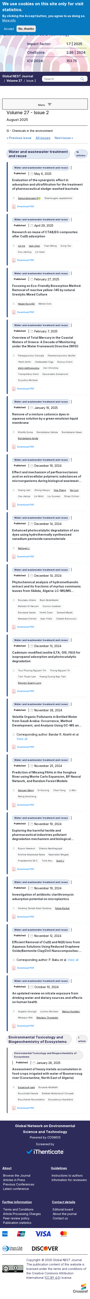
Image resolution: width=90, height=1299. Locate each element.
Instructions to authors (67, 1175)
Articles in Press (14, 1180)
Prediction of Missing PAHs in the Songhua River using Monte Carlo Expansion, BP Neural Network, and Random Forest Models (46, 777)
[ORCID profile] (39, 198)
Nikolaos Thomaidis (47, 1017)
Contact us (60, 1218)
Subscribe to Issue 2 (7, 1115)
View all (22, 739)
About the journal (65, 1214)
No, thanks (26, 28)
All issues (43, 138)
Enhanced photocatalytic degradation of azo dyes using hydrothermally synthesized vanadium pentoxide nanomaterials (45, 534)
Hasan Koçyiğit (26, 303)
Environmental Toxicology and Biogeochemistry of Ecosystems (38, 1039)
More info (9, 20)
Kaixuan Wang (26, 790)
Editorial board (63, 1209)
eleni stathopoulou (28, 368)
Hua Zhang (60, 490)
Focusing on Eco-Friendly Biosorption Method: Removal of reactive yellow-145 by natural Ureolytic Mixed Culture (46, 290)
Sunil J (60, 860)
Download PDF (25, 206)
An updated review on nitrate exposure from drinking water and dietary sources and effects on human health (47, 997)
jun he (21, 246)
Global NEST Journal (17, 76)
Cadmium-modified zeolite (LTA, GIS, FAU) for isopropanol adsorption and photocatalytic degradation (46, 657)
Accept (9, 29)
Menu (41, 105)
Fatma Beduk (62, 908)
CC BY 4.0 (52, 1277)
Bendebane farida (28, 438)
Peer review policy (16, 1218)
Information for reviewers (69, 1180)
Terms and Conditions (18, 1209)
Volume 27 (14, 80)
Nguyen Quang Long (29, 683)
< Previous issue (18, 138)
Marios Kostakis (71, 1011)
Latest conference (16, 1189)
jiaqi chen (34, 246)
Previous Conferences (18, 1184)
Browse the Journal (16, 1175)
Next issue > (64, 138)
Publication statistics (17, 1222)
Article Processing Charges (22, 1214)
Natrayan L (24, 548)
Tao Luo (74, 490)
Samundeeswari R (28, 198)
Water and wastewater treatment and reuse (38, 154)
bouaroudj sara (26, 1087)
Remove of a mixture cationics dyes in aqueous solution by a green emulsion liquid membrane (45, 418)
